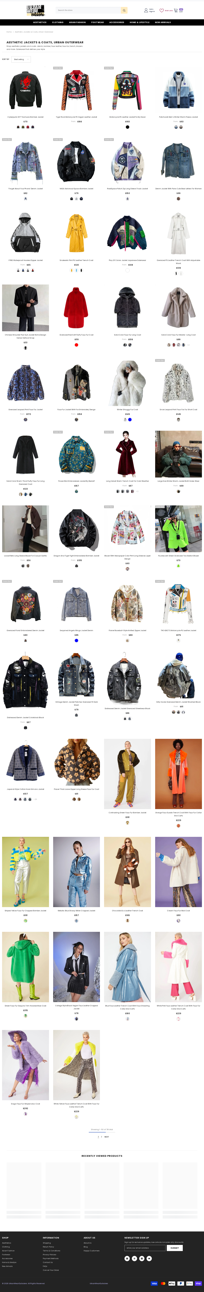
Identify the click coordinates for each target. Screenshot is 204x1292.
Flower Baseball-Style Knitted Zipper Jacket (127, 630)
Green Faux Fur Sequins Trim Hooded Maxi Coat (25, 1006)
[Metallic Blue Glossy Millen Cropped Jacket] (76, 872)
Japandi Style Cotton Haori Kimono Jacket (25, 789)
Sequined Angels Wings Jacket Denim (76, 630)
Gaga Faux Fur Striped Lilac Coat (25, 1104)
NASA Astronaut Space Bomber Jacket (76, 188)
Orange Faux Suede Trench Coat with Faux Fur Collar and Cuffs (178, 814)
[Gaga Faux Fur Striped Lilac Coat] (25, 1065)
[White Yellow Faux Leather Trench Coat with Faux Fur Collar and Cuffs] (76, 1065)
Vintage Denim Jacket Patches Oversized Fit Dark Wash (76, 703)
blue (33, 127)
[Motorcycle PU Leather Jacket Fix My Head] (127, 90)
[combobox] (88, 10)
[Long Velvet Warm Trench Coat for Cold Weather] (127, 454)
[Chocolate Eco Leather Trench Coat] (127, 872)
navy (81, 199)
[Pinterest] (134, 1258)
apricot (169, 345)
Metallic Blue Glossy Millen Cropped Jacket (76, 910)
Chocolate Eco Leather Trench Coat (127, 910)
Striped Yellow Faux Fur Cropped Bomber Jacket (25, 910)
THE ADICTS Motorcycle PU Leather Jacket (178, 630)
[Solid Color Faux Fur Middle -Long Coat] (178, 308)
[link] (24, 1212)
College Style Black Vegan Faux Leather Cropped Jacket (76, 1007)
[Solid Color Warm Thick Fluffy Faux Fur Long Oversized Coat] (25, 454)
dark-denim (178, 712)
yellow (72, 270)
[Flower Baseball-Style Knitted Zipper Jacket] (127, 603)
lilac (25, 1114)
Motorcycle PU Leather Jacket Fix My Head (127, 117)
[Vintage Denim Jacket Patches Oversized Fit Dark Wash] (76, 675)
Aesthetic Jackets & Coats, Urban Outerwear (34, 32)
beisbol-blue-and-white (183, 712)
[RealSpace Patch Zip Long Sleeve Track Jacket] (127, 161)
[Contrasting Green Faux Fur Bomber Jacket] (127, 774)
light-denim (174, 712)
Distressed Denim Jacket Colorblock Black (25, 717)
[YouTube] (149, 1258)
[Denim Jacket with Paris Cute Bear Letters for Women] (178, 161)
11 (30, 799)
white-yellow (76, 1117)
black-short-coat (118, 491)
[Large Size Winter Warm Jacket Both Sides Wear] (178, 454)
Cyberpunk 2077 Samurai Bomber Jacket (25, 117)
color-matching (127, 270)
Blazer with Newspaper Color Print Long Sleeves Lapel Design (127, 557)
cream (178, 921)
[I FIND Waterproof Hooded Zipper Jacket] (25, 233)
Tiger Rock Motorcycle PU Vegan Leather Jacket (76, 117)
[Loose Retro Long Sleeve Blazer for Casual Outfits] (25, 528)
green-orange (79, 799)
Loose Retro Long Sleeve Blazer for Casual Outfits (25, 556)
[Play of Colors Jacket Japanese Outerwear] (127, 233)
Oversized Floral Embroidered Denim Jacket (25, 630)
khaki (181, 127)
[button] (21, 59)
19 (15, 799)
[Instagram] (127, 1258)
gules (33, 270)
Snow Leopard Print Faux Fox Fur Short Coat (178, 409)
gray (76, 199)
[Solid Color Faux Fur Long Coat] (127, 308)
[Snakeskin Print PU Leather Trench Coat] (76, 233)
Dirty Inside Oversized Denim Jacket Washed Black (178, 702)
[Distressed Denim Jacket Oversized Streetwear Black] (127, 678)
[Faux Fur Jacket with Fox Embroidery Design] (76, 382)
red (28, 127)
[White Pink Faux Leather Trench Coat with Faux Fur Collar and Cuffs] (178, 967)
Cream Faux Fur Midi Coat (178, 910)
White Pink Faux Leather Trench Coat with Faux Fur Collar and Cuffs (178, 1007)
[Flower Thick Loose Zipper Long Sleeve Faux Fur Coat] (76, 762)
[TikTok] (141, 1258)
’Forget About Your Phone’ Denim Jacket (25, 188)
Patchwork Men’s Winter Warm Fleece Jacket (178, 117)
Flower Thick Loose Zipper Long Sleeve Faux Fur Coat (76, 789)
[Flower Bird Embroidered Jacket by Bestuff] (76, 454)
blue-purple (127, 199)
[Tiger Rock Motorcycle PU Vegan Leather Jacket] (76, 90)
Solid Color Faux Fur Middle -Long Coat (178, 335)
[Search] (92, 10)
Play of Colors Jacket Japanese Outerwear (127, 260)
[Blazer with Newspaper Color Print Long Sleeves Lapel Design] (127, 528)
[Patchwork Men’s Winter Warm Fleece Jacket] (178, 90)
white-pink (178, 1019)
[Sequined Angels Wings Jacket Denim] (76, 603)
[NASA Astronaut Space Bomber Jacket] (76, 161)
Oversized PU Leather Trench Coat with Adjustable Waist (178, 262)
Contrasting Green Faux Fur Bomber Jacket (127, 812)
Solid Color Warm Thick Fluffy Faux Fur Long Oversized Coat (26, 482)
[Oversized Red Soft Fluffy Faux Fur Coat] (76, 308)
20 (20, 799)
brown (28, 566)
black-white (178, 420)
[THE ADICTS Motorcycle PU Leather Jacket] (178, 603)
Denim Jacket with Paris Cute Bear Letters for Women (178, 188)
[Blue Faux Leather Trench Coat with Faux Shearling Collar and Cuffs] (127, 967)
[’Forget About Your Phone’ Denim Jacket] (25, 161)
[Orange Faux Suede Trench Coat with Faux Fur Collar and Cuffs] (178, 774)
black (18, 127)
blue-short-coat (127, 491)
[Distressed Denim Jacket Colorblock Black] (25, 683)
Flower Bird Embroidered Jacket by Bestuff (76, 481)
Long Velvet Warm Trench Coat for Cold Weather (127, 481)
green (23, 127)
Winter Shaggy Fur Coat (127, 409)
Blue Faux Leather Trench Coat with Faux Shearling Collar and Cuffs (127, 1007)
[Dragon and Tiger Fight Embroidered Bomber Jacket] (76, 528)
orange (178, 826)
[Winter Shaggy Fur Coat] (127, 382)
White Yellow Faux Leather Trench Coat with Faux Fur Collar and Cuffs (76, 1105)
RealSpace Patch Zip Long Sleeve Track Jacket (127, 188)
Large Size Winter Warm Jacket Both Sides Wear (178, 481)
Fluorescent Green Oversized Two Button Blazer (178, 556)
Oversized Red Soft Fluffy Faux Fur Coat (76, 335)
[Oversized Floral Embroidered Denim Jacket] (25, 603)
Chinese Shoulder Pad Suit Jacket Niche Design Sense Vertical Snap (25, 336)
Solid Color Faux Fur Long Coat (127, 335)
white (18, 270)
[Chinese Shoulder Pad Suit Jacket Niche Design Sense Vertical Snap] (25, 308)
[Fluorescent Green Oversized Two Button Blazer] (178, 528)
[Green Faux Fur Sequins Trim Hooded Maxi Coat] (25, 967)
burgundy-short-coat (132, 491)
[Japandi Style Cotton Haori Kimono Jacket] (25, 762)
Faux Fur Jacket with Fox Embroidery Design (76, 409)
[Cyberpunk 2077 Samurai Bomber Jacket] (25, 90)
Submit (175, 1248)
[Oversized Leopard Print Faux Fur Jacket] (25, 382)
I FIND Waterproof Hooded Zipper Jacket (25, 260)
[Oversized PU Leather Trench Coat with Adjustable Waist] (178, 233)
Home (9, 32)
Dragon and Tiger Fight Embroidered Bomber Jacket (76, 556)
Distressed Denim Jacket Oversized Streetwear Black (127, 708)
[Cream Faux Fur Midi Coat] (178, 872)
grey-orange (74, 799)
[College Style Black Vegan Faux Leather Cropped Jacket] (76, 967)
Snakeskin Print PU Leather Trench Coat (76, 260)
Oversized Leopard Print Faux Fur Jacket (25, 409)
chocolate (127, 921)
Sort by (5, 59)
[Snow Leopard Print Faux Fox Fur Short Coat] (178, 382)
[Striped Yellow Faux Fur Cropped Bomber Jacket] (25, 872)
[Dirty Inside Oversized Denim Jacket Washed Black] (178, 675)
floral (25, 640)
